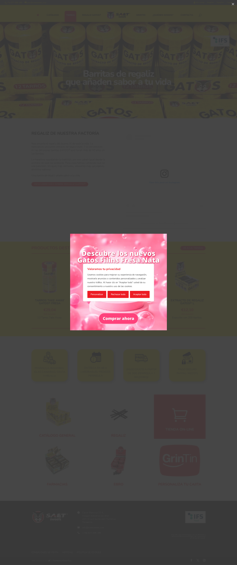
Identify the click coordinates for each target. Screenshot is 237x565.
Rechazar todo (118, 294)
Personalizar (97, 294)
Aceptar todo (139, 294)
